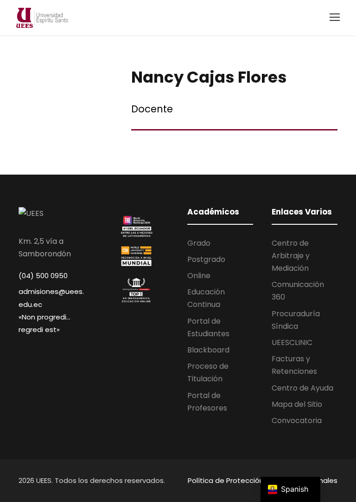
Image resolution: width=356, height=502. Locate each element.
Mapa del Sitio (297, 404)
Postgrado (206, 259)
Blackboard (208, 350)
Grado (198, 243)
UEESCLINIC (292, 342)
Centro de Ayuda (302, 388)
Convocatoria (297, 420)
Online (198, 275)
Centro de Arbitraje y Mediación (291, 256)
